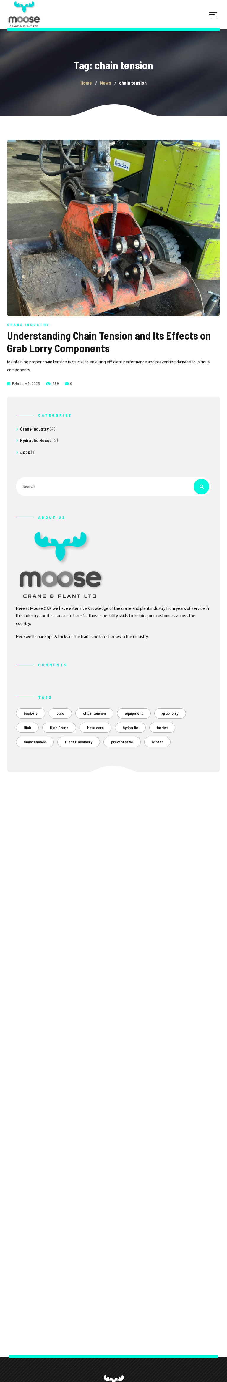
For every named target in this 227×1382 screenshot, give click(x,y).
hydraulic (130, 727)
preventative (122, 741)
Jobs (25, 452)
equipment (134, 713)
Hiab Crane (59, 727)
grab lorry (170, 713)
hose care (95, 727)
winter (157, 741)
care (60, 713)
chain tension (94, 713)
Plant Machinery (78, 741)
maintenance (35, 741)
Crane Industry (28, 324)
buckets (31, 713)
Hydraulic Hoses (36, 440)
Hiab (27, 727)
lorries (162, 727)
